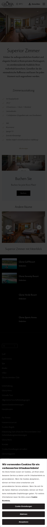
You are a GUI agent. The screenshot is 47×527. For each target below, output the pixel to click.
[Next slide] (39, 227)
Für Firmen (6, 417)
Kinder (4, 368)
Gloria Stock (7, 439)
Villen (4, 372)
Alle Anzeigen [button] (23, 148)
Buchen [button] (23, 193)
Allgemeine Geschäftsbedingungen (16, 399)
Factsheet (5, 458)
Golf (3, 354)
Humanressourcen (9, 422)
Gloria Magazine (8, 453)
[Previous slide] (8, 227)
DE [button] (4, 346)
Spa (3, 363)
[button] (44, 4)
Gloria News (7, 390)
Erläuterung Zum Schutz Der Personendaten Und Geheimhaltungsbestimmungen (21, 433)
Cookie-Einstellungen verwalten (14, 449)
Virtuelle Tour (7, 395)
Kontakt (5, 444)
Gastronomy (7, 358)
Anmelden (36, 4)
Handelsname (7, 409)
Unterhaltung (7, 385)
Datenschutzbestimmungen (13, 404)
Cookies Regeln (8, 427)
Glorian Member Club (10, 377)
